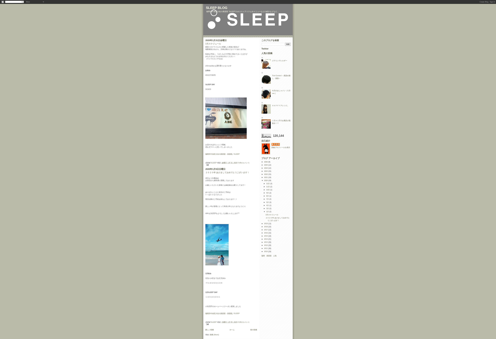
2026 (266, 162)
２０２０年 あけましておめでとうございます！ (227, 172)
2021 (266, 177)
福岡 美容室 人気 (269, 256)
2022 (266, 174)
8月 (267, 196)
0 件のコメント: (244, 163)
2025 (266, 165)
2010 (266, 251)
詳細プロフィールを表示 (281, 147)
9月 (267, 193)
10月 (268, 190)
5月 (267, 202)
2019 (266, 224)
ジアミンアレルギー (279, 61)
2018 (266, 227)
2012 (266, 245)
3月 (267, 208)
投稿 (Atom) (214, 335)
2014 (266, 239)
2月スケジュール (213, 44)
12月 (268, 184)
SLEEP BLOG (216, 8)
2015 (266, 236)
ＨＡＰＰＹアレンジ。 (280, 106)
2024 (266, 168)
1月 (267, 212)
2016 (266, 233)
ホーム (232, 330)
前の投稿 (253, 330)
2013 (266, 242)
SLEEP (277, 144)
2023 (266, 171)
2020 (266, 180)
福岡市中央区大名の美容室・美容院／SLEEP (222, 154)
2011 (266, 248)
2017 (266, 230)
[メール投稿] (231, 165)
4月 (267, 205)
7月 (267, 199)
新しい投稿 (209, 330)
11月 (268, 187)
